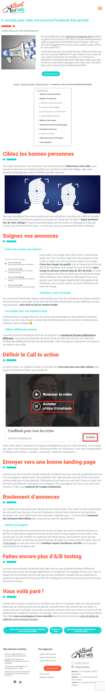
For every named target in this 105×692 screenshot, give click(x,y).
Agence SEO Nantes (48, 654)
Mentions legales (47, 677)
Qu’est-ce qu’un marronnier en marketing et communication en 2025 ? (17, 674)
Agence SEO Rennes (48, 657)
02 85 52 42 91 (82, 663)
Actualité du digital (27, 84)
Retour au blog (56, 630)
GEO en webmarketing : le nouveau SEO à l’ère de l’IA (15, 655)
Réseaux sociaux (51, 74)
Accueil (16, 84)
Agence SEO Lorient (48, 661)
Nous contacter (82, 667)
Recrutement (52, 668)
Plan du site (44, 674)
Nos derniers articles (14, 649)
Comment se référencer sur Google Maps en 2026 (16, 667)
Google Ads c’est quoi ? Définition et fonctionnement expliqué (17, 661)
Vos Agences (45, 649)
